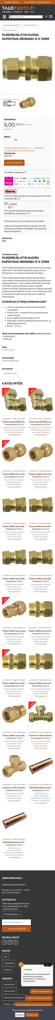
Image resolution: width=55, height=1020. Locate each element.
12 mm (5, 349)
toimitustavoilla (42, 333)
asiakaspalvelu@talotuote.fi (14, 884)
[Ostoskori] (46, 16)
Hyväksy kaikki (32, 1015)
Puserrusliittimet (10, 30)
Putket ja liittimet (31, 25)
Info (5, 956)
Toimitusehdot (9, 991)
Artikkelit (7, 969)
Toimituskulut (9, 984)
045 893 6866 (13, 892)
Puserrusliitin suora (10, 360)
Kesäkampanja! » (11, 2)
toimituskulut (28, 124)
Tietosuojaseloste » (11, 914)
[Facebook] (4, 942)
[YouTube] (15, 942)
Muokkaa (19, 1015)
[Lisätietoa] (25, 172)
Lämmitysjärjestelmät (12, 25)
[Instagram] (10, 942)
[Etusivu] (18, 11)
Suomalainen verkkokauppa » (37, 2)
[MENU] (4, 16)
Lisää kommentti (10, 373)
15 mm (11, 349)
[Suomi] (51, 16)
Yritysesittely (9, 963)
